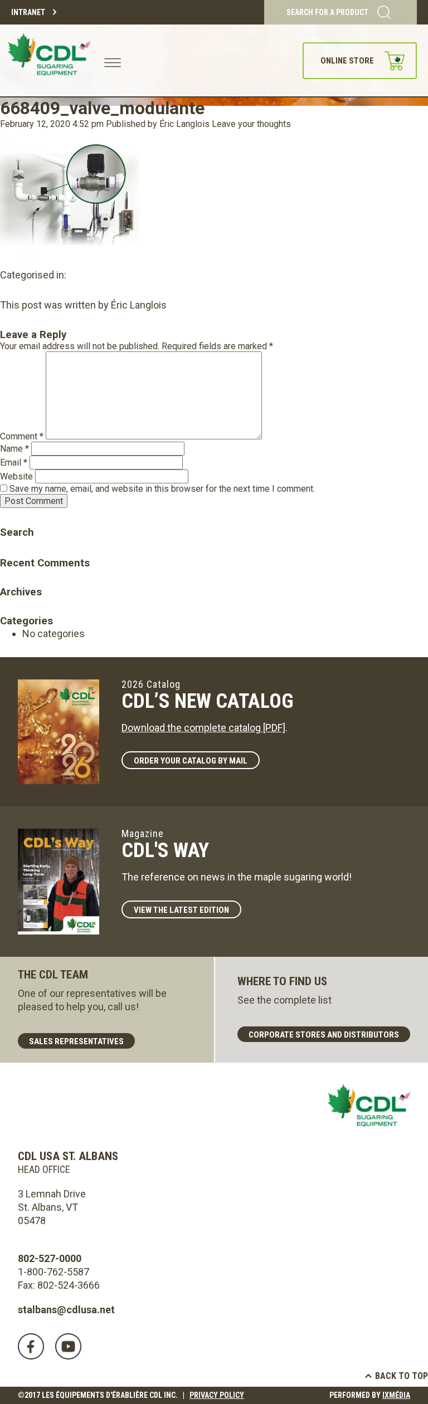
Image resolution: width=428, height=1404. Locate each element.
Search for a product (327, 12)
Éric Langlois (184, 124)
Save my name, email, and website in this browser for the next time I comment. (162, 488)
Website (16, 476)
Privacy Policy (216, 1395)
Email (13, 462)
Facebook (31, 1346)
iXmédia (396, 1395)
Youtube (68, 1346)
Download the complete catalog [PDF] (203, 727)
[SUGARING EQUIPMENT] (50, 60)
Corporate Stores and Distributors (324, 1035)
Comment (21, 436)
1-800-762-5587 (53, 1272)
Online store (347, 61)
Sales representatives (76, 1041)
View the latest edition (181, 910)
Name (14, 448)
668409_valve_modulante (102, 108)
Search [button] (8, 516)
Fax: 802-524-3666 (59, 1285)
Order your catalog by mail (190, 761)
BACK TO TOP (401, 1376)
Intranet (28, 12)
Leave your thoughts (251, 124)
